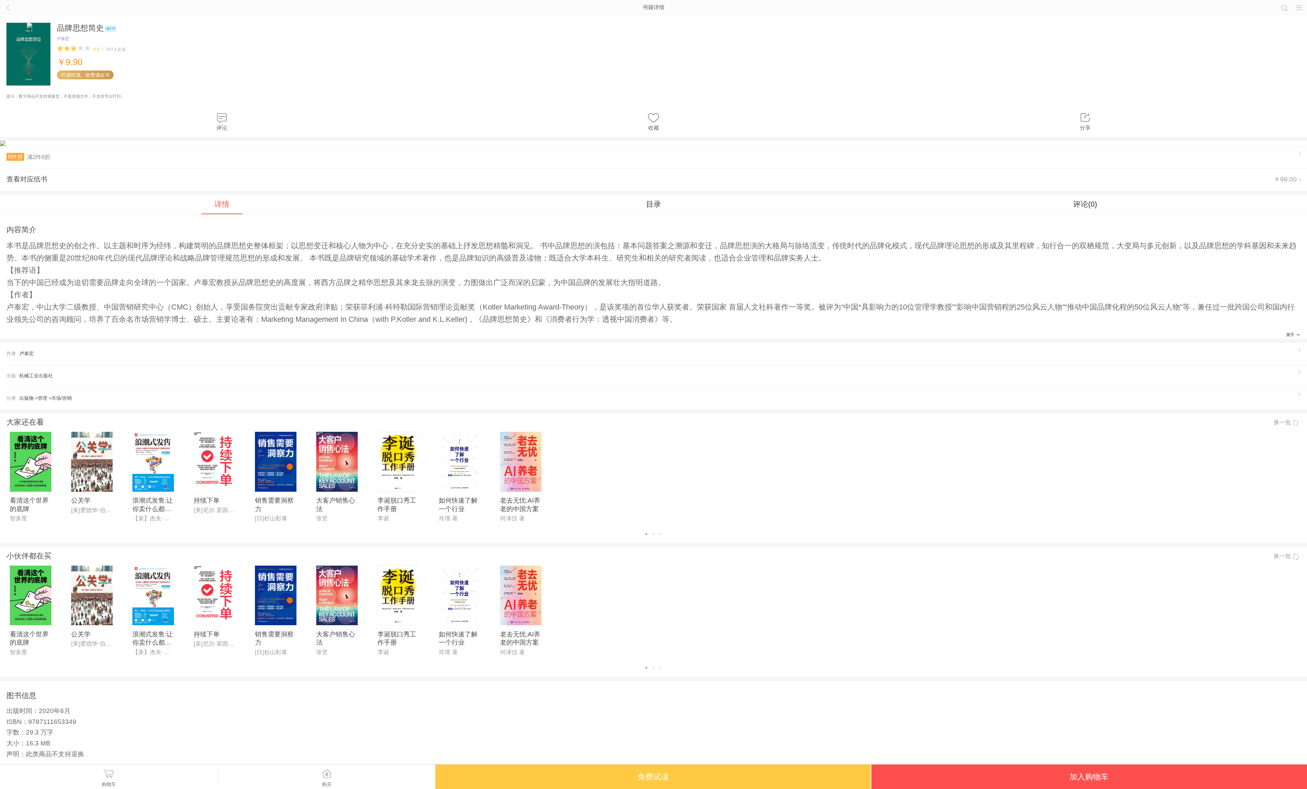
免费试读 (653, 776)
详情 (221, 204)
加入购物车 (1089, 776)
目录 (653, 204)
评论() (1085, 204)
